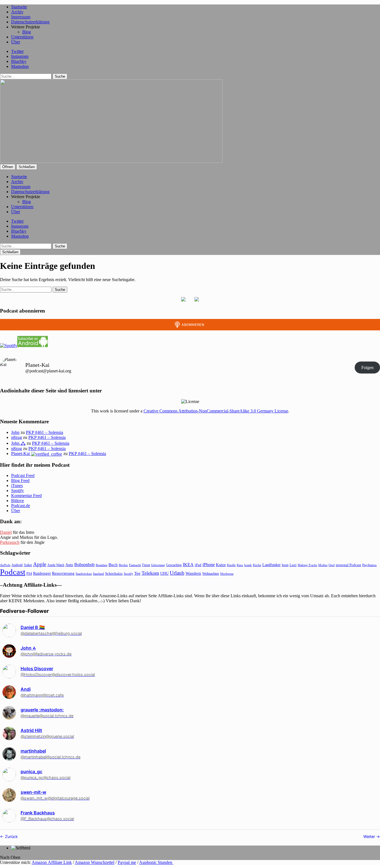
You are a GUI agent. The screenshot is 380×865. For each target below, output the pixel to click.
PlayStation (369, 565)
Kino (240, 565)
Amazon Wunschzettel (94, 862)
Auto (69, 565)
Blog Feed (20, 480)
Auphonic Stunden (156, 862)
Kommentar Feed (26, 495)
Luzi (293, 565)
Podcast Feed (22, 475)
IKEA (188, 564)
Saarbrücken (84, 573)
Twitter (17, 51)
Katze (221, 564)
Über (15, 42)
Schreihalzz (114, 573)
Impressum (20, 16)
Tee (137, 573)
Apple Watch (55, 565)
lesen (285, 565)
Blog (26, 32)
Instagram (19, 56)
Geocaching (174, 565)
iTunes (17, 485)
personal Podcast (348, 565)
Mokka (322, 565)
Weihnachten (210, 574)
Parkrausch (9, 542)
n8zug (16, 437)
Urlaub (177, 573)
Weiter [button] (369, 836)
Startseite (19, 6)
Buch (113, 564)
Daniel (6, 532)
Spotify (17, 490)
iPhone (209, 564)
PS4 (29, 574)
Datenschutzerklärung (30, 21)
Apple (39, 564)
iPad (198, 565)
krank (248, 565)
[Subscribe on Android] (32, 345)
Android (17, 565)
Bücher (123, 565)
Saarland (98, 573)
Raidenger (42, 573)
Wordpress (226, 573)
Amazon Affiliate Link (52, 862)
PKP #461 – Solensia (44, 432)
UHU (164, 573)
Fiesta (146, 565)
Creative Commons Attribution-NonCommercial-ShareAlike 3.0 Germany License (216, 411)
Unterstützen (22, 37)
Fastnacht (135, 565)
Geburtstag (158, 565)
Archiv (17, 11)
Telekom (150, 573)
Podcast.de (20, 505)
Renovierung (63, 573)
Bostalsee (101, 565)
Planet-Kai (21, 453)
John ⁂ (18, 443)
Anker (28, 565)
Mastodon (20, 66)
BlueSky (18, 61)
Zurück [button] (11, 836)
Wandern (193, 573)
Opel (332, 565)
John (15, 432)
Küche (257, 565)
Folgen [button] (367, 367)
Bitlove (17, 500)
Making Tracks (307, 565)
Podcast (12, 571)
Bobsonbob (84, 564)
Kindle (231, 565)
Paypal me (127, 862)
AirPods (5, 565)
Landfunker (271, 564)
